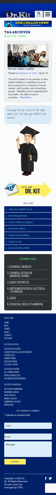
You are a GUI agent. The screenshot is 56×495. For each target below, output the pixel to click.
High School (10, 395)
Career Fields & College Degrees (18, 352)
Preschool (9, 404)
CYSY (19, 487)
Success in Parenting (13, 388)
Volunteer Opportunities (15, 378)
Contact (8, 335)
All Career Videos (16, 228)
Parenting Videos (11, 392)
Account (8, 338)
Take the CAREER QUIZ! (20, 209)
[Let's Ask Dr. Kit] (28, 190)
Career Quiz (9, 355)
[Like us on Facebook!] (45, 478)
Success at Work (11, 368)
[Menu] (48, 14)
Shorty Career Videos (19, 235)
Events (7, 328)
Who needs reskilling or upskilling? (21, 68)
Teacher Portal (10, 361)
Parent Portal (10, 358)
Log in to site (15, 241)
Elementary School (12, 401)
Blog (6, 325)
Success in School (12, 348)
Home (6, 322)
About (6, 331)
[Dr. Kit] (17, 14)
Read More (25, 97)
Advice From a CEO (12, 375)
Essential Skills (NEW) (19, 247)
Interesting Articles (17, 215)
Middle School (10, 398)
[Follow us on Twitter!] (49, 478)
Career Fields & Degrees (20, 222)
